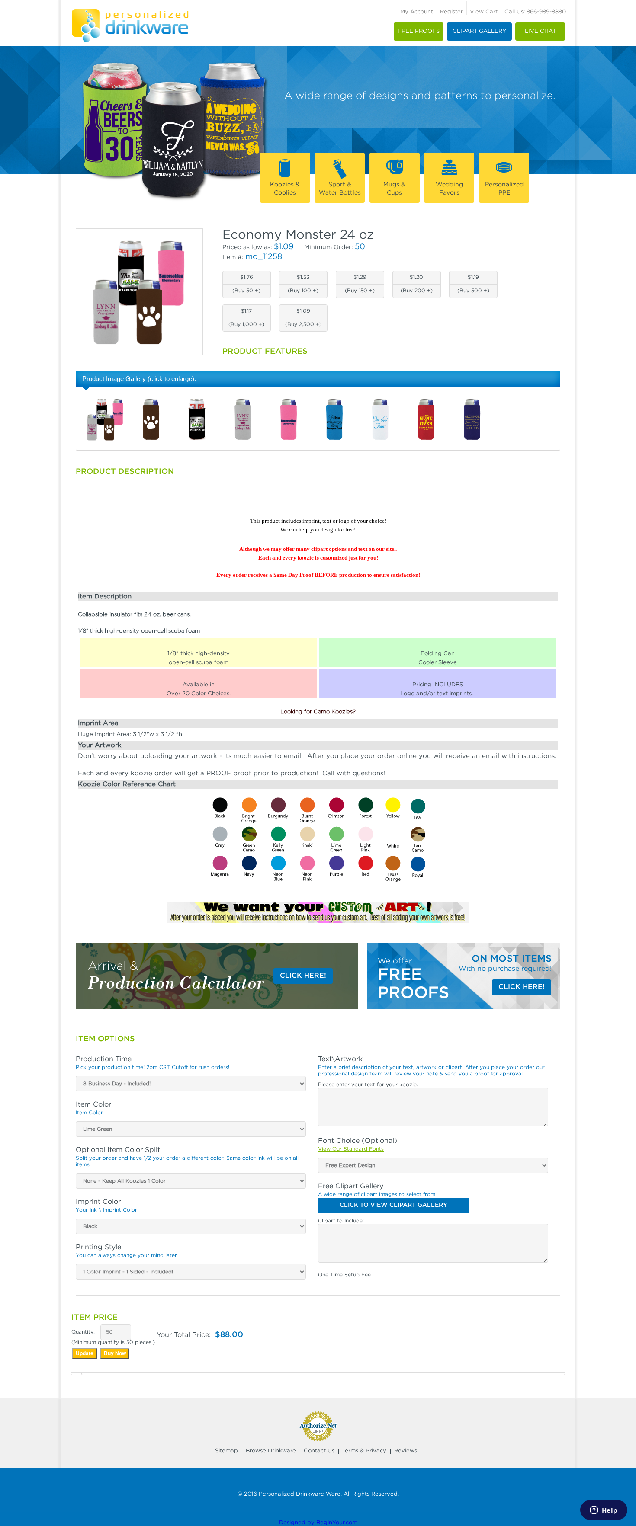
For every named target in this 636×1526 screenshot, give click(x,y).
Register (451, 12)
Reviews (405, 1451)
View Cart (484, 12)
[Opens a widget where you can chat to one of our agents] (603, 1511)
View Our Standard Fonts (351, 1149)
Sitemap (226, 1451)
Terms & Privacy (364, 1451)
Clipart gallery (479, 31)
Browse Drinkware (271, 1451)
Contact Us (319, 1451)
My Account (416, 12)
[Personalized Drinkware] (130, 11)
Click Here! (303, 976)
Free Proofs (419, 31)
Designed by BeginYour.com (318, 1522)
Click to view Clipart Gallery (393, 1205)
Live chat (540, 31)
